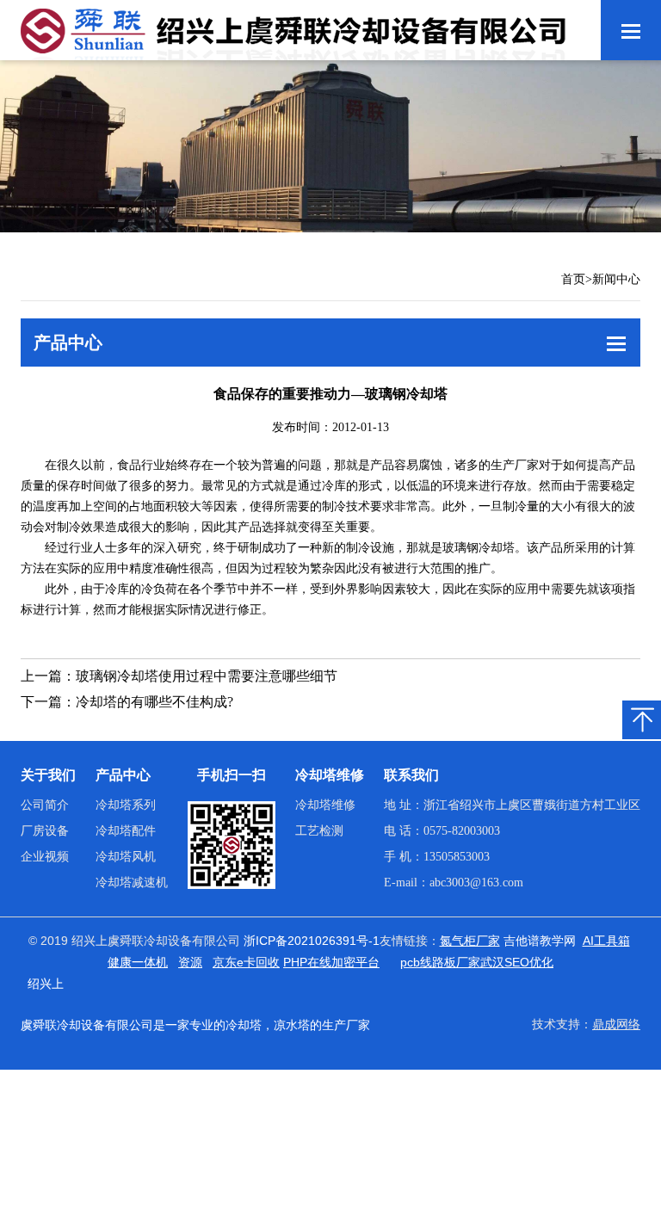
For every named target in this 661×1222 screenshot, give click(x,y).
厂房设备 (45, 830)
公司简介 (45, 805)
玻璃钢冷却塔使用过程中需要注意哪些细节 (206, 676)
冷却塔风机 (126, 856)
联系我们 (411, 775)
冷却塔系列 (126, 805)
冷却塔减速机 (132, 882)
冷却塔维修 (329, 775)
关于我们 (48, 775)
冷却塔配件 (126, 830)
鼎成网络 (616, 1024)
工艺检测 (319, 830)
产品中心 (123, 775)
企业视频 (45, 856)
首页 (573, 279)
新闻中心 (616, 279)
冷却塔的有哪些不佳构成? (154, 701)
